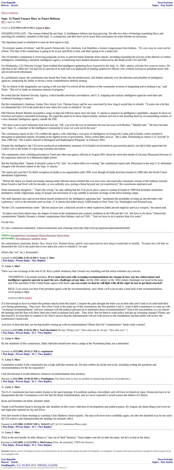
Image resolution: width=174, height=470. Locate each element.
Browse (5, 5)
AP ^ (3, 22)
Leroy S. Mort (47, 258)
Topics (155, 5)
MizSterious (46, 442)
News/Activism (165, 2)
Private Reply (23, 260)
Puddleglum (47, 378)
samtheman (47, 351)
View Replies (38, 260)
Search (14, 5)
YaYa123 (45, 424)
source (28, 297)
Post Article (167, 5)
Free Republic (8, 2)
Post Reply (8, 260)
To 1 (34, 333)
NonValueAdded (48, 330)
